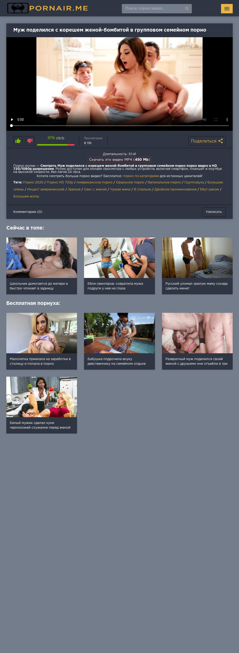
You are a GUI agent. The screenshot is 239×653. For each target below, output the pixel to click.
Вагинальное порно (164, 182)
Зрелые (74, 189)
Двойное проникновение (176, 189)
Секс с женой (95, 189)
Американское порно (94, 182)
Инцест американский (45, 189)
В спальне (142, 189)
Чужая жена (120, 189)
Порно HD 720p (60, 182)
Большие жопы (26, 196)
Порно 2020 (33, 182)
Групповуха (194, 182)
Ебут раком (209, 189)
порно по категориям (141, 176)
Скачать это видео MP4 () (119, 159)
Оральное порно (130, 182)
